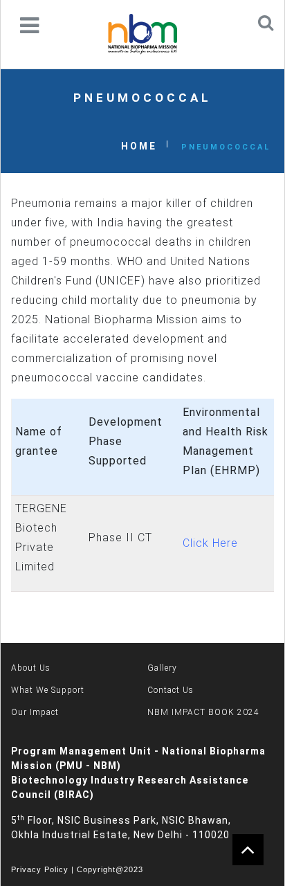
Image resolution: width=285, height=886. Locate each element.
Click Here (210, 543)
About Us (30, 668)
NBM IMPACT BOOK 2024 (203, 712)
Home (139, 146)
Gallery (162, 668)
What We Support (47, 690)
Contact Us (170, 690)
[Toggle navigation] (29, 25)
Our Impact (35, 712)
